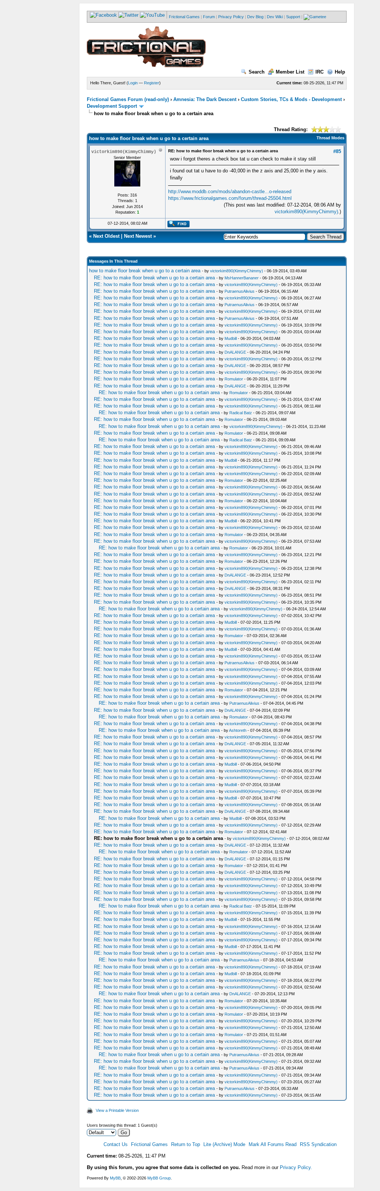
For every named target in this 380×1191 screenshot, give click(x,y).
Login (133, 83)
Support (293, 16)
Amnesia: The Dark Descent (204, 99)
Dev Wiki (275, 16)
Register (151, 83)
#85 (337, 151)
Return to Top (185, 1144)
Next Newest (138, 236)
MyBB (115, 1178)
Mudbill (231, 338)
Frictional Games (184, 16)
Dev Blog (255, 16)
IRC (319, 72)
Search (257, 72)
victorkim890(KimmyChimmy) (306, 211)
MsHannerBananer (242, 278)
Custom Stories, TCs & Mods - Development (291, 99)
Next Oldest (106, 236)
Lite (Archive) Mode (224, 1144)
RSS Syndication (318, 1144)
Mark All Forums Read (273, 1144)
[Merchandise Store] (315, 16)
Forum (209, 16)
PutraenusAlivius (240, 291)
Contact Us (116, 1144)
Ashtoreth (237, 730)
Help (340, 72)
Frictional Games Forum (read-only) (128, 99)
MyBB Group (159, 1178)
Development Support (112, 106)
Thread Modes (330, 138)
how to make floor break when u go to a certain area (144, 270)
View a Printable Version (117, 1110)
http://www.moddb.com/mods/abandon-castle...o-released (229, 191)
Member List (290, 72)
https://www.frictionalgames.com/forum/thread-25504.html (230, 198)
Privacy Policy (231, 16)
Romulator (234, 379)
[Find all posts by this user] (178, 226)
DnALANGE (235, 352)
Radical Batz (240, 412)
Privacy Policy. (296, 1167)
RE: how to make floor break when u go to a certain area (154, 277)
